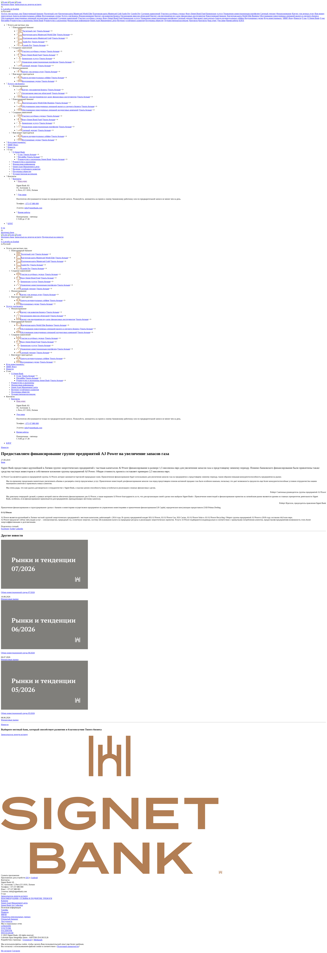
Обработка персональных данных (16, 917)
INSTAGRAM (7, 933)
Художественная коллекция (176, 20)
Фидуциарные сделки (51, 16)
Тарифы (4, 910)
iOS (27, 878)
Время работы (232, 20)
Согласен (16, 951)
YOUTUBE (6, 928)
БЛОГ (241, 20)
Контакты (193, 20)
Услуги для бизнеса (69, 16)
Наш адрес (212, 20)
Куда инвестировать (273, 18)
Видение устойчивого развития (131, 20)
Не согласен (6, 951)
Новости (297, 18)
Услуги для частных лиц (11, 14)
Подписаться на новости (52, 237)
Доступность (6, 921)
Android (34, 878)
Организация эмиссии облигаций (135, 16)
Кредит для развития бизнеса (107, 16)
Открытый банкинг (9, 919)
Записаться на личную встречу (28, 4)
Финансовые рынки (10, 599)
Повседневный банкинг (33, 14)
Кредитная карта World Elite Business (243, 16)
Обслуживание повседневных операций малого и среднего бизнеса (289, 16)
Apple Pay (126, 14)
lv (2, 228)
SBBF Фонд (288, 18)
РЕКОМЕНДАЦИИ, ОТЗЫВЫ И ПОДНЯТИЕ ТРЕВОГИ (26, 898)
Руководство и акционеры (55, 20)
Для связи (221, 20)
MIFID (4, 914)
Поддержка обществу (154, 20)
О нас (304, 18)
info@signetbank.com (33, 208)
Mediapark (38, 940)
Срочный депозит (268, 14)
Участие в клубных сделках (173, 14)
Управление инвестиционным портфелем (241, 14)
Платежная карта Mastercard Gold (107, 14)
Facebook (5, 529)
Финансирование (283, 14)
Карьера (4, 901)
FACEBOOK (6, 930)
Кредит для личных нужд (303, 14)
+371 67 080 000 (32, 203)
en (4, 228)
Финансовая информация (78, 20)
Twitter (12, 529)
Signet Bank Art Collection (12, 905)
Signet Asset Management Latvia (103, 20)
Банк (3, 462)
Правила (5, 912)
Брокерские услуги (214, 14)
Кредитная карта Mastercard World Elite (75, 14)
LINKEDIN (6, 926)
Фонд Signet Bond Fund (195, 14)
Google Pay (136, 14)
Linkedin (19, 529)
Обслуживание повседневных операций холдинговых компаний (29, 18)
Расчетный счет (51, 14)
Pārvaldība (5, 20)
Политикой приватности (68, 946)
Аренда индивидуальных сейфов (27, 16)
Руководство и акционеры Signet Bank (26, 20)
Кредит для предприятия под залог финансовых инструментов (177, 16)
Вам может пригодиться (203, 18)
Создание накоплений (150, 14)
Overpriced (27, 940)
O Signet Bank (313, 18)
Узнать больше (43, 31)
